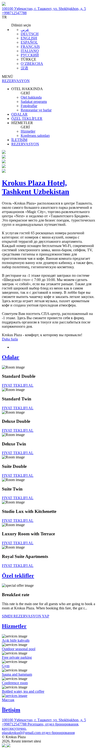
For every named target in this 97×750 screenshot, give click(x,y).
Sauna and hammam (17, 674)
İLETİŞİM (19, 140)
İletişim (11, 710)
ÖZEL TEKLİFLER (26, 119)
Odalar (10, 357)
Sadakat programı (34, 102)
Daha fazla (10, 339)
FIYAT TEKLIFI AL (17, 385)
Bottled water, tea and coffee (23, 691)
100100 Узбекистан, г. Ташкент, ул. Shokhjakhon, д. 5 (44, 9)
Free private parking (17, 657)
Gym (5, 666)
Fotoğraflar (29, 106)
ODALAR (19, 114)
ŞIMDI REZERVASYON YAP (25, 616)
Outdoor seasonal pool (18, 649)
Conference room (15, 683)
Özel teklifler (18, 576)
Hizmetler (28, 131)
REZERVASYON (25, 144)
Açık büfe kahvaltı (15, 640)
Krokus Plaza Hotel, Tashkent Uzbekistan (35, 187)
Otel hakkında (31, 97)
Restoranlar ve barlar (36, 110)
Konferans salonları (35, 136)
